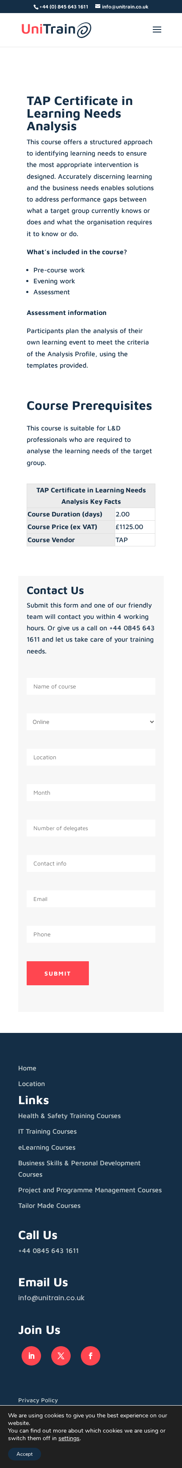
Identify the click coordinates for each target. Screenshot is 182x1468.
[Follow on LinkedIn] (31, 1356)
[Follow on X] (61, 1356)
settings (69, 1438)
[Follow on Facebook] (90, 1356)
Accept (25, 1454)
